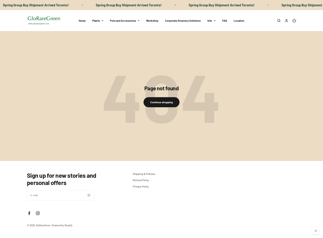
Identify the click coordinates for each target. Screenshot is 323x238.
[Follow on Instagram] (37, 213)
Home (82, 20)
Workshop (152, 20)
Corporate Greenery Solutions (183, 20)
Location (239, 20)
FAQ (224, 20)
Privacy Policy (141, 186)
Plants (96, 20)
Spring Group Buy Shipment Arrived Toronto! (124, 5)
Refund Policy (141, 180)
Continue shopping (161, 102)
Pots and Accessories (123, 20)
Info (209, 20)
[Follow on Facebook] (29, 213)
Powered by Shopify (62, 225)
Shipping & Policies (144, 173)
